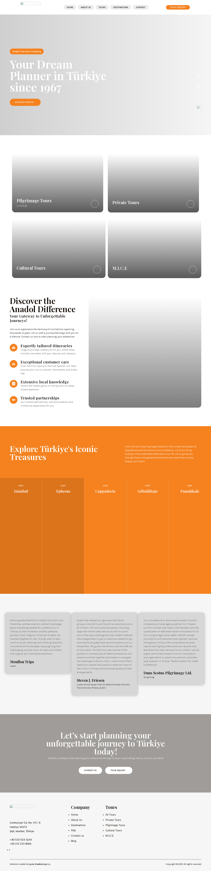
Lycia (31, 864)
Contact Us (90, 770)
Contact (140, 7)
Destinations (120, 7)
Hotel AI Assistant (117, 842)
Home (70, 7)
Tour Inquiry (118, 770)
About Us (86, 7)
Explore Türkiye (24, 102)
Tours (102, 7)
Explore (21, 590)
